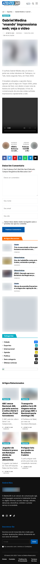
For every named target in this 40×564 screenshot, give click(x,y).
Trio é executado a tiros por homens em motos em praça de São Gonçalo (26, 248)
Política (20, 356)
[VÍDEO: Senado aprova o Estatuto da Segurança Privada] (7, 273)
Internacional (20, 349)
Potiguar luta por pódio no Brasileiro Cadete (27, 451)
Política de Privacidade (22, 560)
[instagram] (7, 516)
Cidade (20, 342)
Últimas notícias (20, 363)
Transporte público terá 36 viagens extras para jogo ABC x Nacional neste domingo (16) (29, 409)
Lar (3, 12)
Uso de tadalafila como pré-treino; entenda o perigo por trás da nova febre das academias (26, 261)
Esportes (9, 12)
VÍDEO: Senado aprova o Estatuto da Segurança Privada (24, 274)
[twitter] (10, 515)
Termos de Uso (34, 560)
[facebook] (3, 516)
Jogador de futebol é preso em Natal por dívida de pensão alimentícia (10, 454)
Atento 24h (10, 33)
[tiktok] (14, 516)
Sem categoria (20, 359)
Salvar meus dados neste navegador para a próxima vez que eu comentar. (20, 223)
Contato (12, 559)
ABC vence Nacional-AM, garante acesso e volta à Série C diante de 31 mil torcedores (10, 409)
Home (4, 559)
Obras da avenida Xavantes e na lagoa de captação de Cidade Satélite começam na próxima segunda (25, 287)
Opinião (20, 352)
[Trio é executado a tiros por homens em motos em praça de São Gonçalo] (7, 248)
